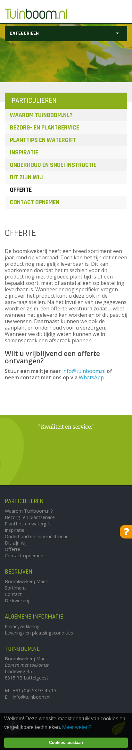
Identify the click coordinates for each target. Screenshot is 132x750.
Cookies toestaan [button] (66, 742)
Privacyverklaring (22, 626)
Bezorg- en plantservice (44, 127)
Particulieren (34, 100)
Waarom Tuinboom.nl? (41, 115)
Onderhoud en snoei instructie (53, 165)
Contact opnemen (34, 202)
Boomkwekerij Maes (26, 581)
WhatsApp (91, 377)
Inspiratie (24, 152)
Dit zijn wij (26, 177)
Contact (13, 594)
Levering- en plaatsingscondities (39, 633)
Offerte (21, 190)
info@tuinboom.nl (83, 371)
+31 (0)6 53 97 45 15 (34, 690)
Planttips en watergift (43, 140)
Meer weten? (77, 727)
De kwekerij (17, 601)
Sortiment (15, 588)
